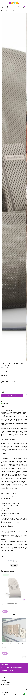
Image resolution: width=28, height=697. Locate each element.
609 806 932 (6, 667)
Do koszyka (5, 611)
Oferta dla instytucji (5, 686)
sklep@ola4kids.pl (17, 667)
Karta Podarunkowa (5, 692)
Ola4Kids (2, 10)
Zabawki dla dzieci (9, 10)
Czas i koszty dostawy (5, 682)
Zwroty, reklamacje (5, 684)
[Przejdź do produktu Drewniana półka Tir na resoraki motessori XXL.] (14, 630)
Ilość (2, 387)
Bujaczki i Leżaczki (17, 10)
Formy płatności (4, 680)
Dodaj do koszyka (12, 395)
